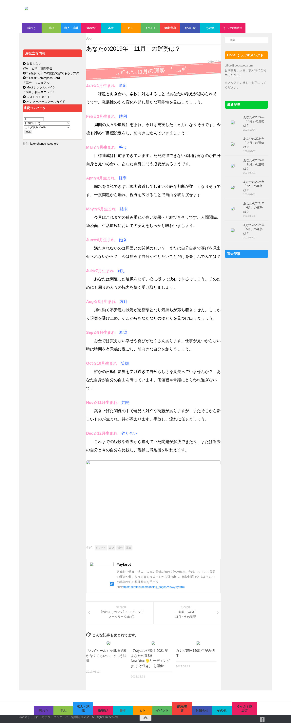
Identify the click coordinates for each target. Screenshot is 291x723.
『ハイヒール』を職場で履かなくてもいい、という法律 (106, 656)
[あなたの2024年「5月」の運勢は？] (233, 230)
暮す (111, 27)
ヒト (130, 27)
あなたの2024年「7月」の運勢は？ (253, 186)
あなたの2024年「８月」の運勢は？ (253, 164)
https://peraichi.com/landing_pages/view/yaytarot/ (153, 586)
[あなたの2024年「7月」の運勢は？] (233, 187)
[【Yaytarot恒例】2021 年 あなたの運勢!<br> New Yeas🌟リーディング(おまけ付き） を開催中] (153, 643)
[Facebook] (262, 719)
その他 (210, 27)
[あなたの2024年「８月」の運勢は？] (233, 166)
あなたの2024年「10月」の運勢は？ (253, 121)
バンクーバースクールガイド (45, 101)
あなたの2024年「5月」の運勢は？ (253, 229)
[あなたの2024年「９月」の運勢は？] (233, 144)
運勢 (120, 547)
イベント (150, 27)
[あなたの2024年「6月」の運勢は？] (233, 209)
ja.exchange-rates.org (44, 143)
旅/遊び (91, 27)
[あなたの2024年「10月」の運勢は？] (233, 122)
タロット (101, 547)
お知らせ (190, 27)
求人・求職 (71, 27)
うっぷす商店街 (232, 27)
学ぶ (51, 27)
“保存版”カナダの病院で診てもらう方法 (52, 73)
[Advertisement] (52, 232)
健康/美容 (170, 27)
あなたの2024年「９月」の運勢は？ (253, 143)
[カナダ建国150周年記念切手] (198, 643)
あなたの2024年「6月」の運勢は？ (253, 207)
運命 (128, 547)
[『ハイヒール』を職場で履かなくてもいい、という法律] (108, 643)
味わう (32, 27)
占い (89, 38)
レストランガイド (38, 97)
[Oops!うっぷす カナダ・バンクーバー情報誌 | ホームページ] (113, 11)
